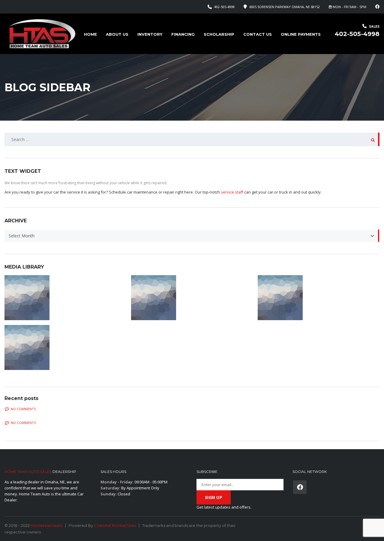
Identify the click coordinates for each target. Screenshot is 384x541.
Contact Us (257, 34)
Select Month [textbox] (21, 236)
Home (90, 34)
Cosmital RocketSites (115, 525)
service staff (232, 192)
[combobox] (192, 236)
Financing (183, 34)
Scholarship (219, 34)
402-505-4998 (224, 7)
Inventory (149, 34)
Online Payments (301, 34)
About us (117, 34)
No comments (23, 409)
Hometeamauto (46, 525)
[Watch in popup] (65, 297)
